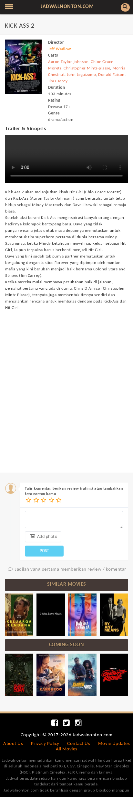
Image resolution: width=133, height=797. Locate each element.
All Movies (66, 749)
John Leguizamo (81, 75)
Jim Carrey (57, 81)
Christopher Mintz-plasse (87, 68)
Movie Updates (114, 743)
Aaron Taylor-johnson (68, 62)
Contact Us (78, 743)
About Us (13, 743)
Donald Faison (111, 75)
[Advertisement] (66, 385)
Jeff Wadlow (59, 49)
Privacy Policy (45, 743)
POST (44, 550)
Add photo (46, 536)
